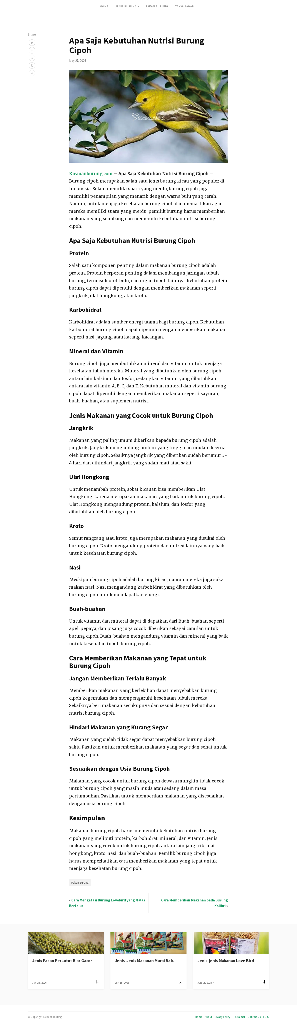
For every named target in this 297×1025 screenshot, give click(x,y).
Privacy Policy (222, 1016)
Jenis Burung (126, 6)
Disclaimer (239, 1016)
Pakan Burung (157, 6)
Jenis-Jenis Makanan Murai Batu (145, 960)
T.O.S (266, 1016)
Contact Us (254, 1016)
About (208, 1016)
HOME (104, 6)
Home (198, 1016)
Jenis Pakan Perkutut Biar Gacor (62, 960)
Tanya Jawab (184, 6)
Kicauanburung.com (91, 173)
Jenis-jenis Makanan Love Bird (225, 960)
